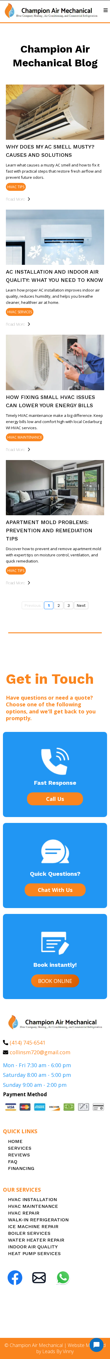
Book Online (55, 980)
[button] (105, 10)
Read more (15, 199)
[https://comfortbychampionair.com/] (50, 10)
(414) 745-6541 (27, 1042)
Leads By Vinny (58, 1351)
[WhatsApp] (63, 1278)
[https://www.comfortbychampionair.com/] (55, 1022)
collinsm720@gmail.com (40, 1052)
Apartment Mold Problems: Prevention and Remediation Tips (49, 530)
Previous (32, 605)
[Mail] (39, 1278)
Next (81, 605)
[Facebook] (15, 1278)
